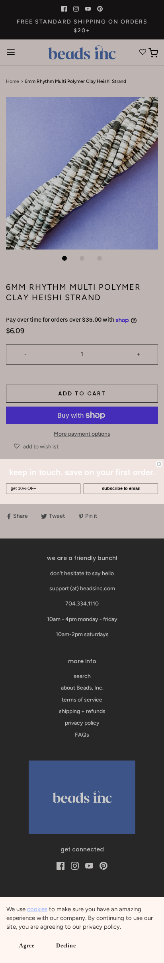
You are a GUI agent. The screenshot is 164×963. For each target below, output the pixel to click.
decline (66, 946)
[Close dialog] (159, 464)
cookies (37, 909)
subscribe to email (121, 488)
